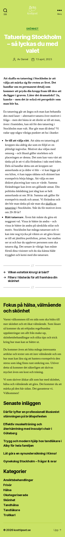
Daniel (24, 59)
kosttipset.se (22, 530)
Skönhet (32, 28)
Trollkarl (9, 515)
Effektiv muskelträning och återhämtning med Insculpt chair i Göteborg (27, 428)
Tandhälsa (11, 505)
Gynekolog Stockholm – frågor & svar (30, 461)
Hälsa (7, 490)
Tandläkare (11, 510)
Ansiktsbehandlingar (18, 480)
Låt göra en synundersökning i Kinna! (29, 453)
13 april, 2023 (44, 59)
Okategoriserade (15, 495)
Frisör (7, 485)
